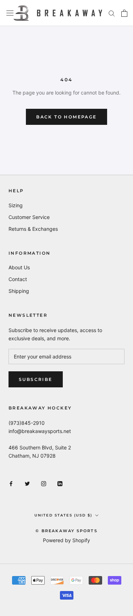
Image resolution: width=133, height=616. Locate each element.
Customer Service (29, 217)
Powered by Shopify (66, 540)
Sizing (16, 205)
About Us (19, 267)
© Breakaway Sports (66, 530)
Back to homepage (66, 116)
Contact (18, 279)
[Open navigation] (9, 13)
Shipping (19, 291)
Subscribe (35, 379)
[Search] (112, 13)
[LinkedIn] (59, 483)
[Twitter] (27, 483)
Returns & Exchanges (33, 229)
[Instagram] (43, 483)
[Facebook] (11, 483)
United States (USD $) (63, 515)
